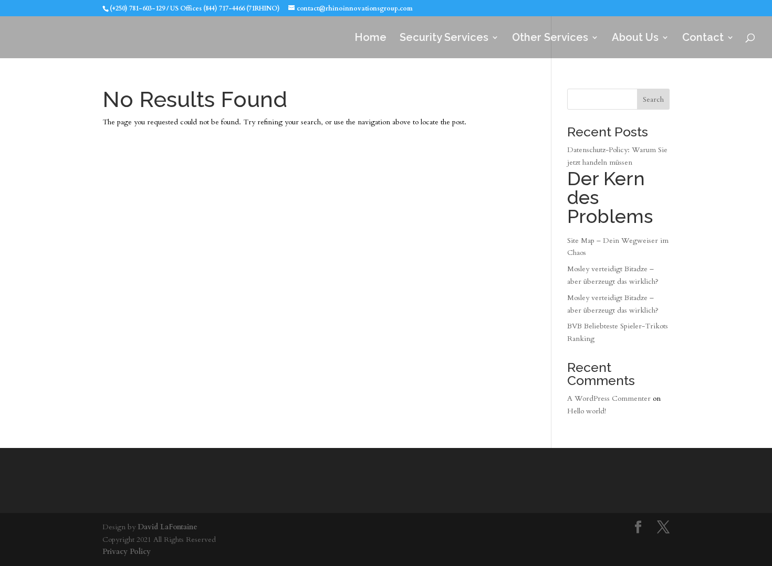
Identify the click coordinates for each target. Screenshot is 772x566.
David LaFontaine (167, 527)
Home (370, 39)
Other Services (550, 39)
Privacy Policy (126, 552)
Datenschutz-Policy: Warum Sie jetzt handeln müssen (617, 186)
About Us (635, 39)
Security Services (444, 39)
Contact (703, 39)
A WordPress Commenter (609, 398)
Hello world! (586, 411)
